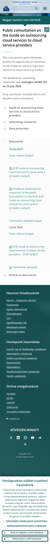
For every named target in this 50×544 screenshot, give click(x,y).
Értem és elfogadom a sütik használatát (27, 533)
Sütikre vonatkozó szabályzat (21, 358)
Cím (8, 318)
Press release (17, 155)
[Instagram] (25, 438)
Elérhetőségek (14, 314)
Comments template (25, 267)
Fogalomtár (12, 305)
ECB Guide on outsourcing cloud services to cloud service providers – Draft (27, 251)
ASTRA (9, 398)
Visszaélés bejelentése (18, 412)
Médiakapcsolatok (16, 327)
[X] (11, 438)
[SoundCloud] (40, 438)
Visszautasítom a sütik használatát (26, 539)
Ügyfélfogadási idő (16, 323)
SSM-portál (12, 407)
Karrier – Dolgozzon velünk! (21, 300)
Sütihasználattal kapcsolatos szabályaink (27, 526)
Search (36, 8)
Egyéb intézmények (16, 309)
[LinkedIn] (18, 438)
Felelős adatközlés (16, 376)
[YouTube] (32, 438)
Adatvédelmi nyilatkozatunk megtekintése (26, 521)
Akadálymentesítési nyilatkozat (22, 372)
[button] (45, 3)
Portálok (10, 394)
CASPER (10, 403)
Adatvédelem (13, 367)
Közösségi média (15, 332)
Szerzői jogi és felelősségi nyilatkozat (26, 349)
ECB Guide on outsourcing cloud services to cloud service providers (27, 172)
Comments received (21, 221)
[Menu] (45, 8)
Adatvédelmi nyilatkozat (19, 354)
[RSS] (25, 444)
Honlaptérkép (14, 419)
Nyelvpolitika (13, 363)
